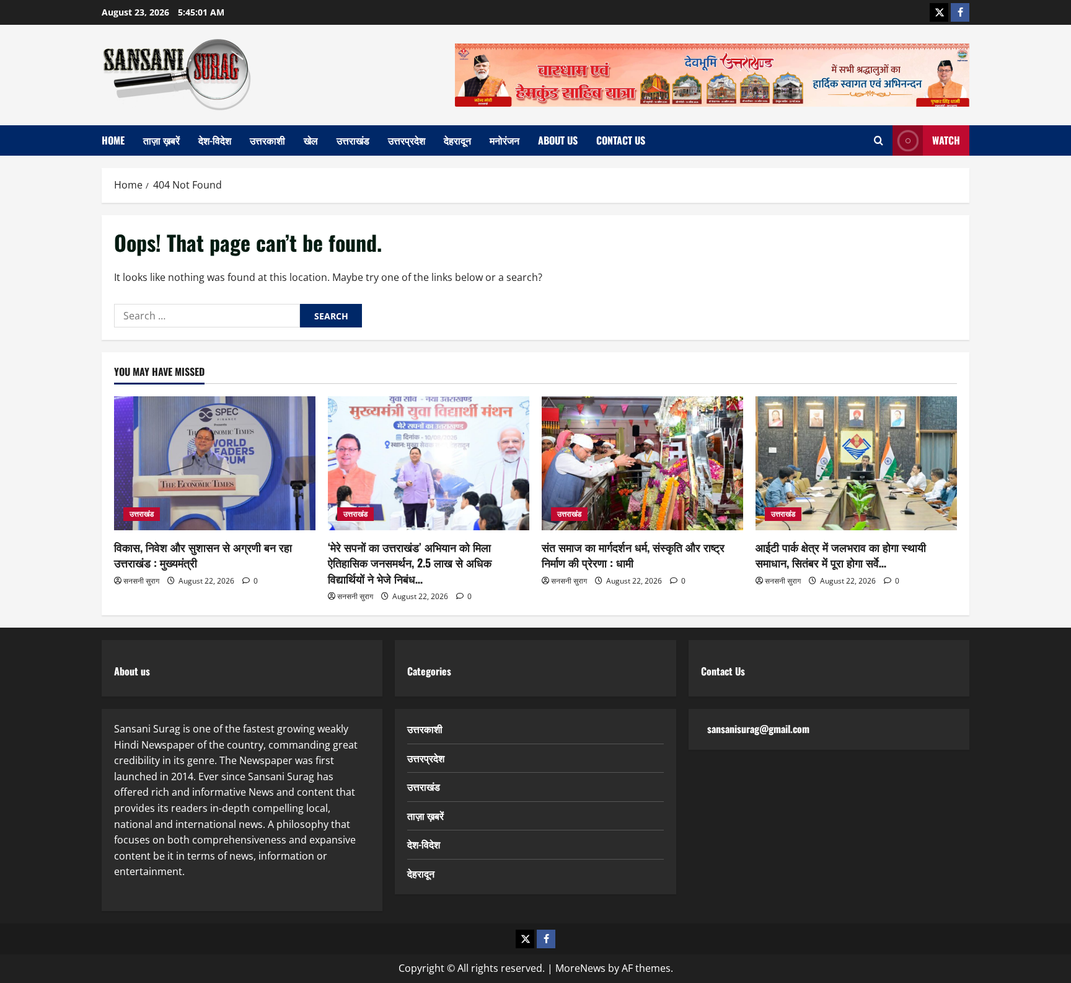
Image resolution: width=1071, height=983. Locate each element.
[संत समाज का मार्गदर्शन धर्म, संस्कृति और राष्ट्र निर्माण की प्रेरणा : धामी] (642, 463)
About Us (558, 140)
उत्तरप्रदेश (406, 140)
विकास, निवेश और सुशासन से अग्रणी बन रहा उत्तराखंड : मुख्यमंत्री (203, 555)
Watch (946, 140)
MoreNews (580, 968)
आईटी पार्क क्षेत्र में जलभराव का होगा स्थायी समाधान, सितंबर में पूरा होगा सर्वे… (841, 555)
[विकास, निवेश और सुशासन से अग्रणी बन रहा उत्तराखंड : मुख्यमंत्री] (214, 463)
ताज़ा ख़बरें (161, 140)
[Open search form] (878, 140)
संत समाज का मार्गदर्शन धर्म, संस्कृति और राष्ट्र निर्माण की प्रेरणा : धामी (633, 555)
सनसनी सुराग (141, 581)
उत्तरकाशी (267, 140)
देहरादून (457, 140)
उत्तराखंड (353, 140)
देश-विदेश (214, 140)
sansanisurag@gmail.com (758, 728)
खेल (311, 140)
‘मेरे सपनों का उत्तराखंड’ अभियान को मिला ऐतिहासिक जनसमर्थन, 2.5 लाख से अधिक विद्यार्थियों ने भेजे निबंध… (409, 562)
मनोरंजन (504, 140)
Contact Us (620, 140)
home (113, 140)
